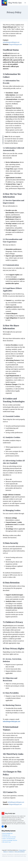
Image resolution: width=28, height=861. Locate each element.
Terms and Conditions (20, 851)
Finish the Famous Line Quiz (9, 836)
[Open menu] (25, 3)
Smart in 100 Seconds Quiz (9, 838)
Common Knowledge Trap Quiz (10, 840)
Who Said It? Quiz (7, 842)
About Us (5, 851)
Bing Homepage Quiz (8, 833)
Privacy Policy (22, 850)
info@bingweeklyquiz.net (11, 42)
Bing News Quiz (6, 835)
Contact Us (11, 851)
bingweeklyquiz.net (15, 44)
